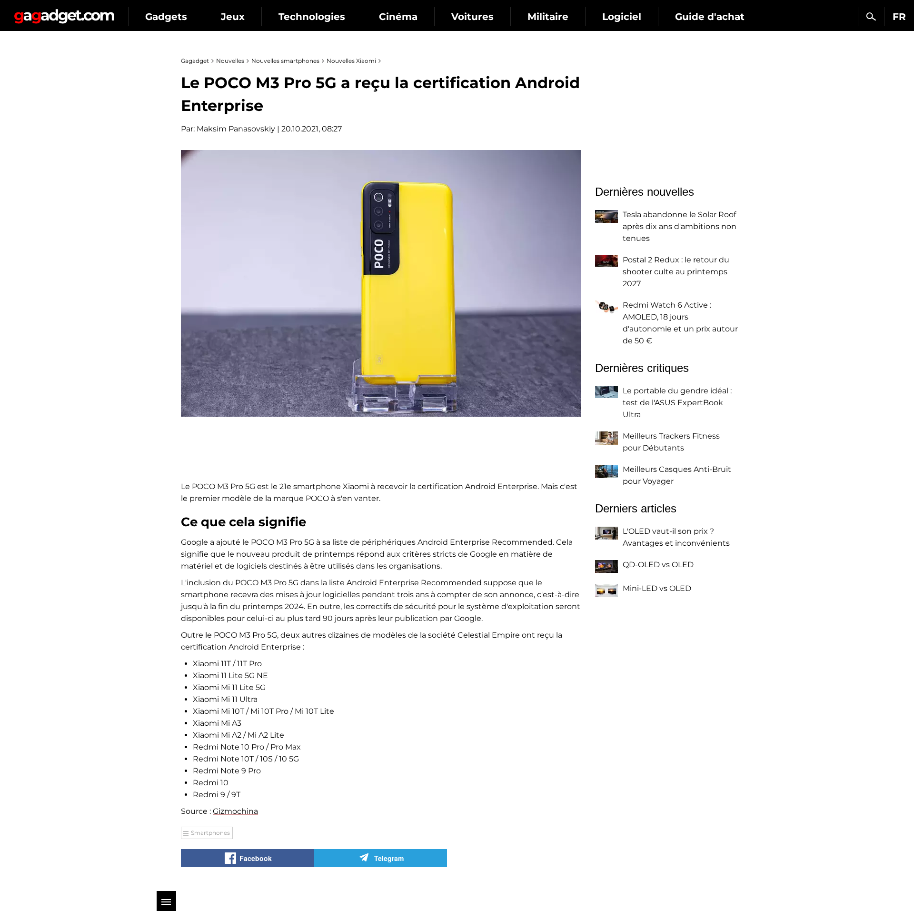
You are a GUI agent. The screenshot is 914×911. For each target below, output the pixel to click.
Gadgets (166, 16)
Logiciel (621, 16)
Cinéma (398, 16)
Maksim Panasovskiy (236, 128)
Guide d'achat (710, 16)
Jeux (233, 16)
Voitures (472, 16)
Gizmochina (235, 811)
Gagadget (64, 12)
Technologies (311, 16)
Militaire (547, 16)
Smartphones (210, 832)
